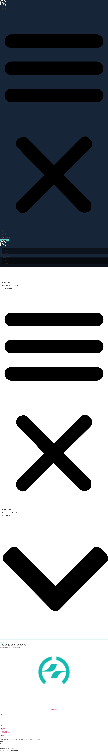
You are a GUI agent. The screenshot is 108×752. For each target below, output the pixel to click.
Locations (4, 247)
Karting (6, 283)
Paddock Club (10, 285)
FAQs (3, 725)
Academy (7, 288)
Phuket (3, 6)
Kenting (4, 9)
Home (3, 714)
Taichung (4, 11)
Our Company (5, 719)
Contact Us (4, 723)
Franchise (4, 254)
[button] (54, 121)
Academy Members (6, 256)
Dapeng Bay (5, 8)
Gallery (3, 716)
